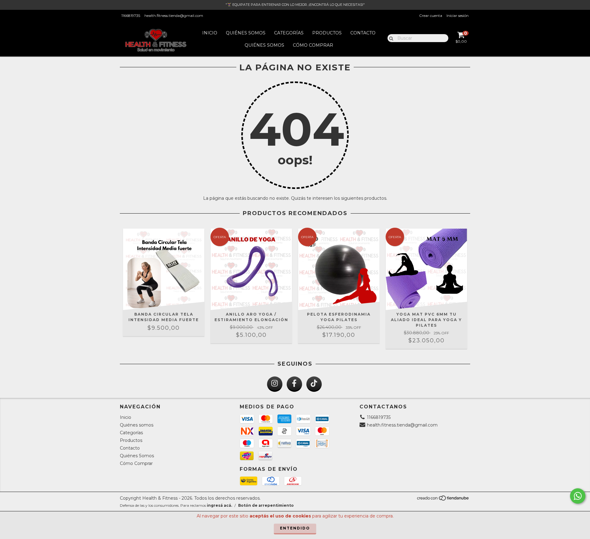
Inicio (209, 33)
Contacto (363, 33)
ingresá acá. (219, 505)
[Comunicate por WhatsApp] (577, 496)
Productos (327, 33)
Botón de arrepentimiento (266, 505)
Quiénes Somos (264, 45)
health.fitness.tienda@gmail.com (173, 15)
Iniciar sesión (457, 15)
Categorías (289, 33)
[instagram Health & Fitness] (274, 384)
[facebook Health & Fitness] (294, 384)
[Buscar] (389, 37)
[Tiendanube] (443, 500)
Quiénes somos (246, 33)
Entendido (295, 528)
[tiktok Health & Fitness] (314, 384)
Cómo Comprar (313, 45)
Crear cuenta (430, 15)
